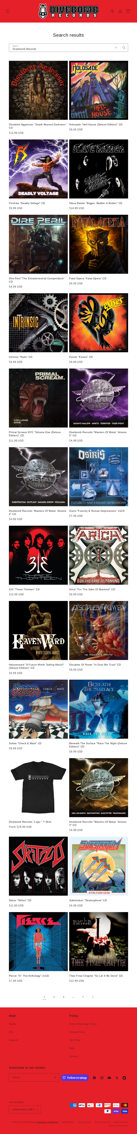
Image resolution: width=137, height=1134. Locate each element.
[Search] (124, 47)
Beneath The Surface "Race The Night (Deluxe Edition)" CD (98, 745)
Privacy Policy (77, 1032)
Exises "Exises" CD (81, 356)
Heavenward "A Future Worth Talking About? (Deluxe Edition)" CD (36, 666)
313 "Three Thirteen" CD (24, 589)
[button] (7, 11)
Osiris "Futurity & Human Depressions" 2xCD (97, 510)
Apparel (13, 1040)
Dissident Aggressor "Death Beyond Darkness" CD (37, 126)
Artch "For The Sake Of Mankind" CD (92, 589)
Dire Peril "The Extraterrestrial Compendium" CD (37, 280)
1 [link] (44, 997)
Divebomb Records (27, 1122)
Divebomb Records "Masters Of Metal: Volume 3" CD (98, 823)
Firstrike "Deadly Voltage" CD (27, 203)
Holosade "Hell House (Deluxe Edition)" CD (96, 124)
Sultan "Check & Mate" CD (25, 743)
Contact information (118, 1125)
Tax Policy (74, 1040)
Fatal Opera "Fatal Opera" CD (87, 278)
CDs (11, 1032)
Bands (12, 1023)
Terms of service (102, 1122)
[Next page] (93, 997)
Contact (73, 1056)
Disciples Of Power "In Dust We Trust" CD (95, 664)
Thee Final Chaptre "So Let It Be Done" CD (96, 975)
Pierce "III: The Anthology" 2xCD (29, 975)
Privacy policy (84, 1122)
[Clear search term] (116, 47)
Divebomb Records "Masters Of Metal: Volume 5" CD (98, 434)
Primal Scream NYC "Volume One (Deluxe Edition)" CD (35, 434)
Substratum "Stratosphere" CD (88, 900)
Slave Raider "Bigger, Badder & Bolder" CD (95, 203)
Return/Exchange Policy (83, 1023)
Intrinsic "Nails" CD (20, 356)
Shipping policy (120, 1122)
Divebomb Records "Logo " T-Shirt (30, 821)
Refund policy (68, 1122)
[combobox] (68, 48)
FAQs (72, 1048)
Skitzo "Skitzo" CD (20, 900)
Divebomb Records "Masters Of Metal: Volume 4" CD (37, 512)
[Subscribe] (55, 1077)
